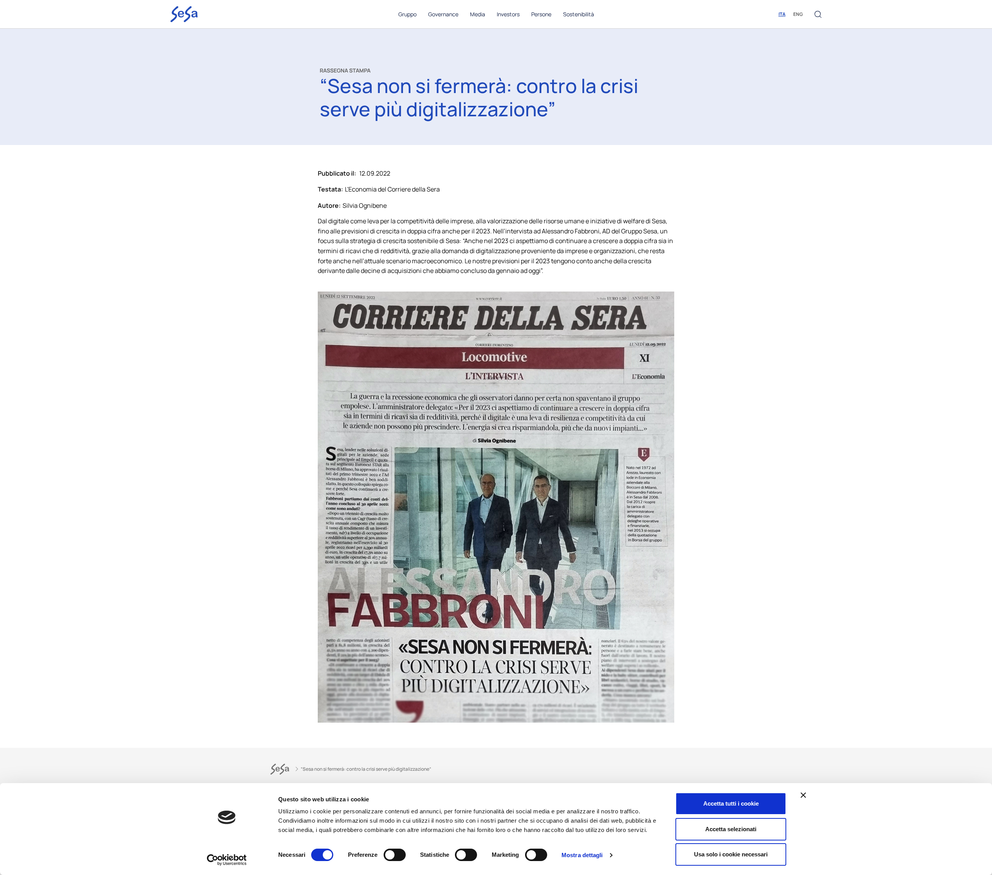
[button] (818, 14)
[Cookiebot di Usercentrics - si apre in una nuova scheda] (227, 860)
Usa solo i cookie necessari (731, 854)
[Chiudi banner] (803, 795)
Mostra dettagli (582, 855)
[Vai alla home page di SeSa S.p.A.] (184, 13)
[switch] (395, 855)
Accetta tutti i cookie (731, 803)
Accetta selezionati (730, 829)
